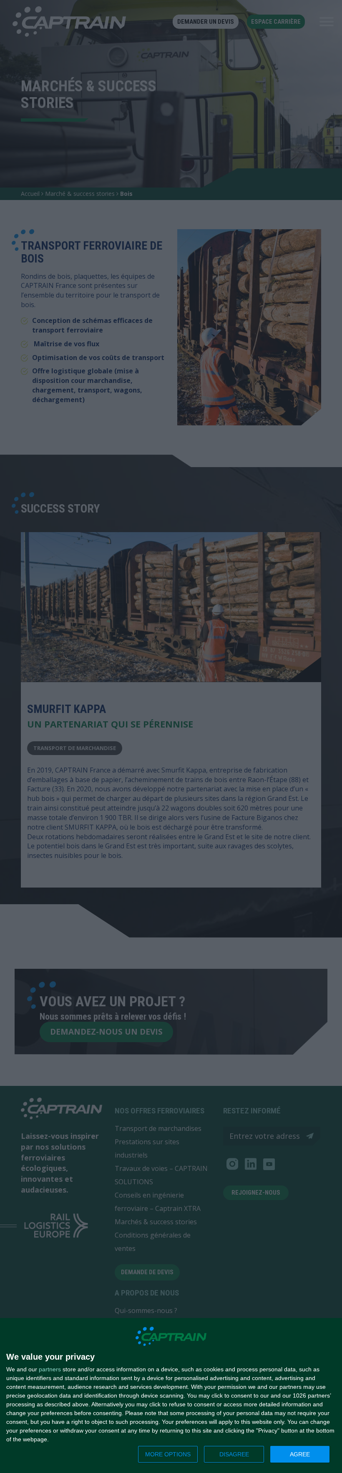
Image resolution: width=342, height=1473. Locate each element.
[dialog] (171, 1395)
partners (50, 1369)
